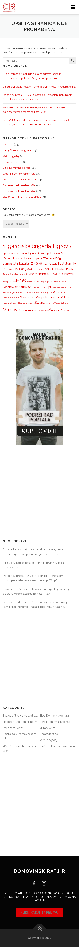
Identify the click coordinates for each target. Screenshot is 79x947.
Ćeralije (54, 310)
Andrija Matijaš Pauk (59, 269)
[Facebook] (35, 882)
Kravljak (35, 287)
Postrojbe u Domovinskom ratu (20, 179)
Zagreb (27, 310)
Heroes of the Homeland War (19, 191)
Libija (42, 287)
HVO (28, 281)
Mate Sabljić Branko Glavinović (18, 292)
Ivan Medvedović (57, 281)
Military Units (47, 727)
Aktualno (8, 144)
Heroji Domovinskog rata (17, 150)
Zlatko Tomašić (41, 310)
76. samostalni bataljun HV (57, 263)
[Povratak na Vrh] (39, 929)
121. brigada (8, 269)
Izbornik (72, 7)
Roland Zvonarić (26, 303)
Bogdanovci (21, 274)
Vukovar (12, 310)
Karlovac (24, 287)
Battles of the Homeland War (19, 185)
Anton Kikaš (9, 274)
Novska (15, 298)
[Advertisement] (39, 492)
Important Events (12, 162)
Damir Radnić (53, 274)
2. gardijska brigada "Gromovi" (36, 258)
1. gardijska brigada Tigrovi (36, 246)
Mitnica (57, 292)
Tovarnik (49, 303)
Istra (33, 281)
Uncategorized (49, 733)
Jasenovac (10, 287)
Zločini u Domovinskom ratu (19, 173)
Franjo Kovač (9, 281)
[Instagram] (42, 882)
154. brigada (38, 269)
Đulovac (65, 310)
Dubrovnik (67, 274)
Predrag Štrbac (10, 303)
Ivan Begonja (42, 281)
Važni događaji (11, 156)
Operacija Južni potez (35, 297)
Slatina (40, 302)
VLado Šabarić (61, 303)
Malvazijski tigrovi (62, 287)
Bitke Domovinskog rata (16, 167)
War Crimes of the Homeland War (22, 197)
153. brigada (23, 269)
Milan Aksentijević (43, 292)
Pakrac (55, 297)
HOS (21, 280)
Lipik (49, 287)
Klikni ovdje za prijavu (39, 912)
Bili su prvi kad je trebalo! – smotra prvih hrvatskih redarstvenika (39, 86)
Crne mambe (36, 274)
